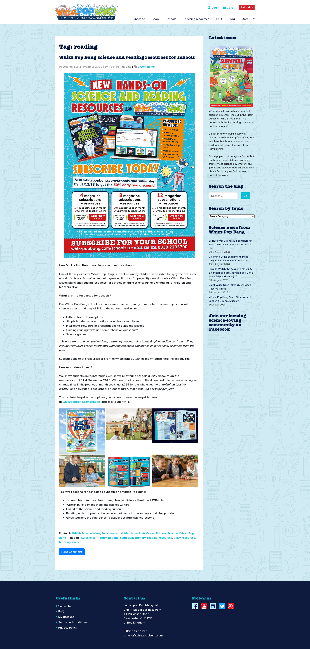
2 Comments (146, 66)
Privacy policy (67, 627)
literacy (102, 537)
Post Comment (71, 552)
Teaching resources (196, 19)
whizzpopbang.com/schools (81, 401)
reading (152, 537)
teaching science (70, 542)
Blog (232, 19)
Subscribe (247, 7)
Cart (229, 7)
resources (165, 537)
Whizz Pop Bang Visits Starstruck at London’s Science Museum (230, 298)
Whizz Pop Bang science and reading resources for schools (127, 58)
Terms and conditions (72, 622)
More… (246, 19)
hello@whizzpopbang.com (145, 635)
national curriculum (121, 537)
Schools (171, 19)
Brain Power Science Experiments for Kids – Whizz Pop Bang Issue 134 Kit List (230, 244)
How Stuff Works (143, 533)
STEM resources (184, 537)
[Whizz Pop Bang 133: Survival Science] (232, 76)
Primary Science (167, 533)
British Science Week (86, 533)
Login (214, 7)
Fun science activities (116, 533)
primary (140, 537)
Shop (155, 19)
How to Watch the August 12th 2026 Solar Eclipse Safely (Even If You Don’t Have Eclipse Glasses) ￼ (231, 272)
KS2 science (87, 537)
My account (66, 617)
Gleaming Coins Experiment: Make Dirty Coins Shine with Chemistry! (228, 258)
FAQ (219, 19)
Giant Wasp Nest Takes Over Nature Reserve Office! (230, 286)
